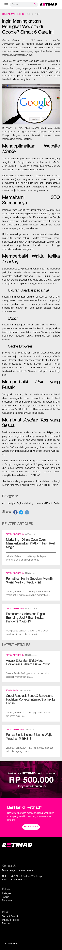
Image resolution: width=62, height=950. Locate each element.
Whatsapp (36, 876)
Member (6, 924)
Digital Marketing (13, 14)
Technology (12, 691)
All (3, 504)
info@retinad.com (19, 880)
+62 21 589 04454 (20, 876)
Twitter (5, 897)
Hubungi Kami (31, 827)
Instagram (7, 894)
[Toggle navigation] (6, 4)
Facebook (7, 901)
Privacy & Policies (10, 920)
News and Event (44, 504)
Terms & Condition (11, 917)
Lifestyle (11, 504)
